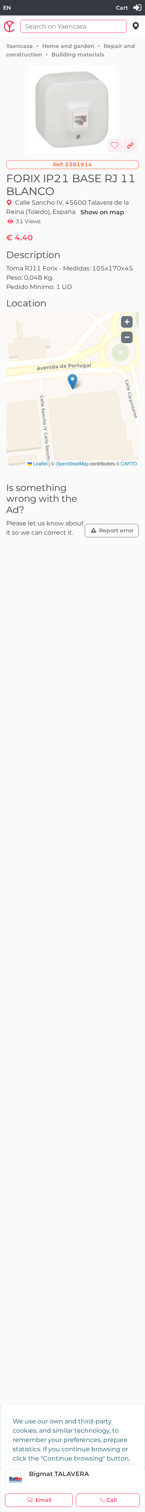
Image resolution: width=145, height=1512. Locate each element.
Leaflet (40, 463)
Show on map (102, 212)
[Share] (130, 145)
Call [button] (111, 1500)
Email (43, 1500)
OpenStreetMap (72, 463)
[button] (72, 164)
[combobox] (7, 8)
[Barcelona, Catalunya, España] (136, 26)
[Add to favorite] (115, 145)
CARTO (129, 463)
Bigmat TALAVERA (59, 1474)
